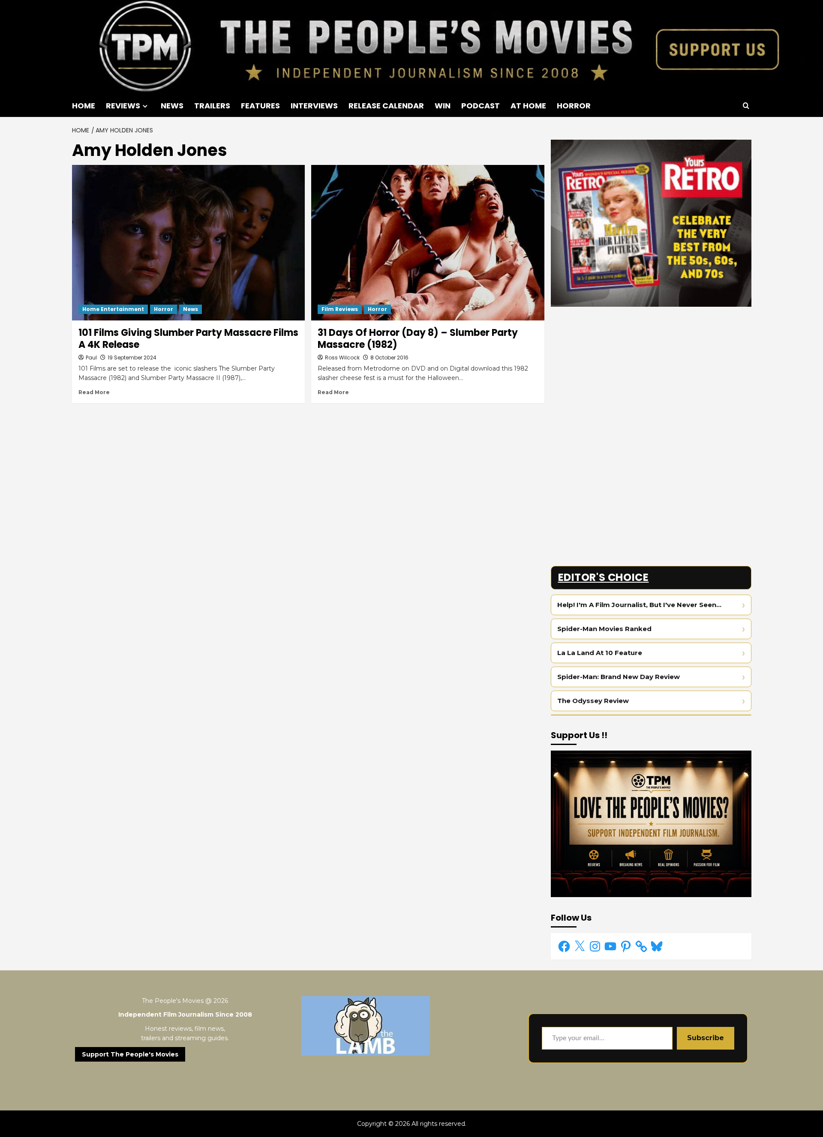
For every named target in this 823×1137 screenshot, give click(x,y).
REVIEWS (123, 105)
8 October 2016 (389, 357)
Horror (163, 309)
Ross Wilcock (342, 357)
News (190, 309)
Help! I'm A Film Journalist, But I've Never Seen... (639, 605)
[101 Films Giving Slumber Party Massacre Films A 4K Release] (188, 242)
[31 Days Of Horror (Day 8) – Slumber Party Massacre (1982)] (427, 242)
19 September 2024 (132, 357)
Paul (91, 357)
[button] (746, 105)
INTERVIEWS (314, 105)
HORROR (574, 105)
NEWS (172, 105)
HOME (83, 105)
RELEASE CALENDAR (386, 105)
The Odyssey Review (593, 701)
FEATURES (260, 105)
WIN (443, 105)
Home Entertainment (113, 309)
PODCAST (480, 105)
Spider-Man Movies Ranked (604, 629)
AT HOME (528, 105)
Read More (94, 392)
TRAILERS (212, 105)
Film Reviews (339, 309)
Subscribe (705, 1038)
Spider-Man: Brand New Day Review (618, 677)
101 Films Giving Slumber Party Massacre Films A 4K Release (188, 339)
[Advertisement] (651, 373)
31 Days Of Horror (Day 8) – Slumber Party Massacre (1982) (418, 339)
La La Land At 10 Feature (599, 653)
